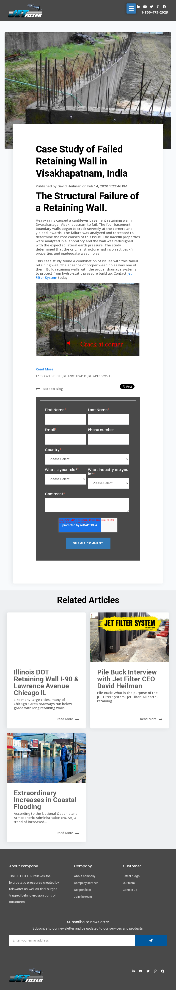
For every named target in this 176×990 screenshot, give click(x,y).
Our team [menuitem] (129, 883)
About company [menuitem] (84, 876)
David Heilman (70, 186)
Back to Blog (53, 388)
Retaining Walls (100, 376)
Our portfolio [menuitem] (82, 889)
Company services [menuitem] (86, 883)
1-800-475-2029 (154, 12)
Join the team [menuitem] (83, 896)
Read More (44, 369)
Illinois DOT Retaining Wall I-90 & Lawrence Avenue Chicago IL (46, 682)
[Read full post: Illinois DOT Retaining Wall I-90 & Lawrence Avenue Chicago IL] (46, 637)
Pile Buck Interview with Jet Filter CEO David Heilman (127, 679)
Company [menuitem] (83, 866)
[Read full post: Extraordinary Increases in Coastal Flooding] (46, 758)
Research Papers (75, 376)
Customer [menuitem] (132, 866)
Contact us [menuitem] (130, 889)
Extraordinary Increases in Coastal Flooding (45, 800)
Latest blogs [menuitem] (131, 876)
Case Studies (53, 376)
